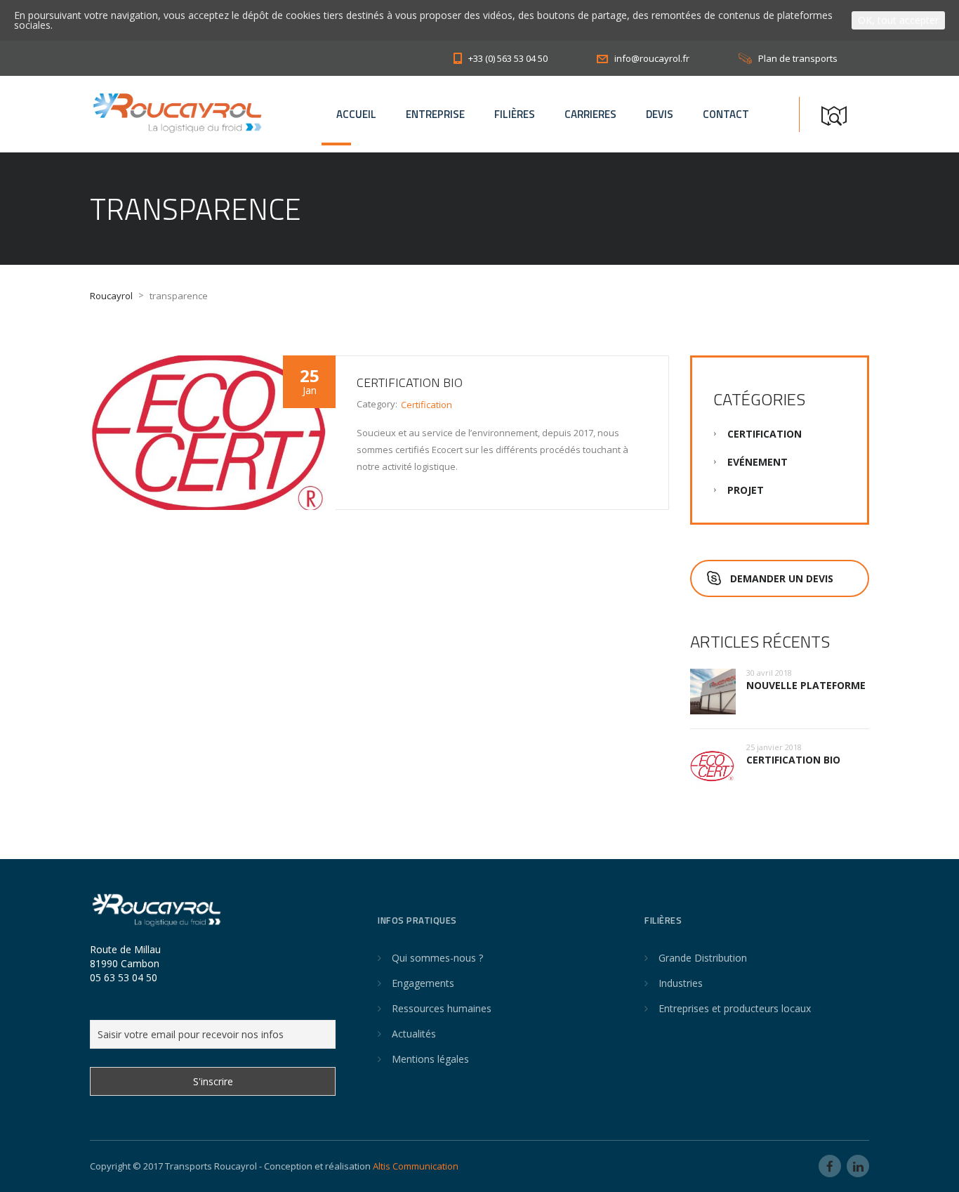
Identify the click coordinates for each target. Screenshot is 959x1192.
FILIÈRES (514, 114)
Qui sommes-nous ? (437, 957)
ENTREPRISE (435, 114)
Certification (426, 404)
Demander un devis (781, 578)
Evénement (757, 462)
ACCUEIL (356, 114)
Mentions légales (430, 1059)
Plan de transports (798, 58)
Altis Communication (415, 1166)
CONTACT (726, 114)
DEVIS (659, 114)
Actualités (414, 1033)
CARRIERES (590, 114)
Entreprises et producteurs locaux (735, 1008)
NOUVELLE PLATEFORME (806, 685)
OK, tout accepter (898, 20)
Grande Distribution (703, 957)
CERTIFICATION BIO (410, 382)
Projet (745, 490)
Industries (681, 983)
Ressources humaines (441, 1008)
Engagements (423, 983)
